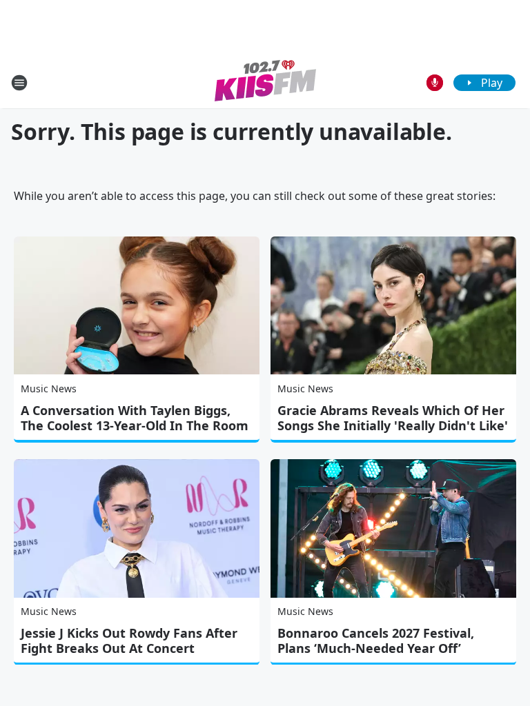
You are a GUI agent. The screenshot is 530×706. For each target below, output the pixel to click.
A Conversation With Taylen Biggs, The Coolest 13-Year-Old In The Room (134, 418)
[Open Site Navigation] (19, 82)
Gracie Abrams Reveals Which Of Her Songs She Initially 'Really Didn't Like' (392, 418)
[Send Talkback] (434, 82)
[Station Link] (265, 82)
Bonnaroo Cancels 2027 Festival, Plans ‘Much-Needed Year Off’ (375, 640)
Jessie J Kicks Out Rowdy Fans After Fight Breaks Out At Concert (129, 640)
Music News (49, 388)
